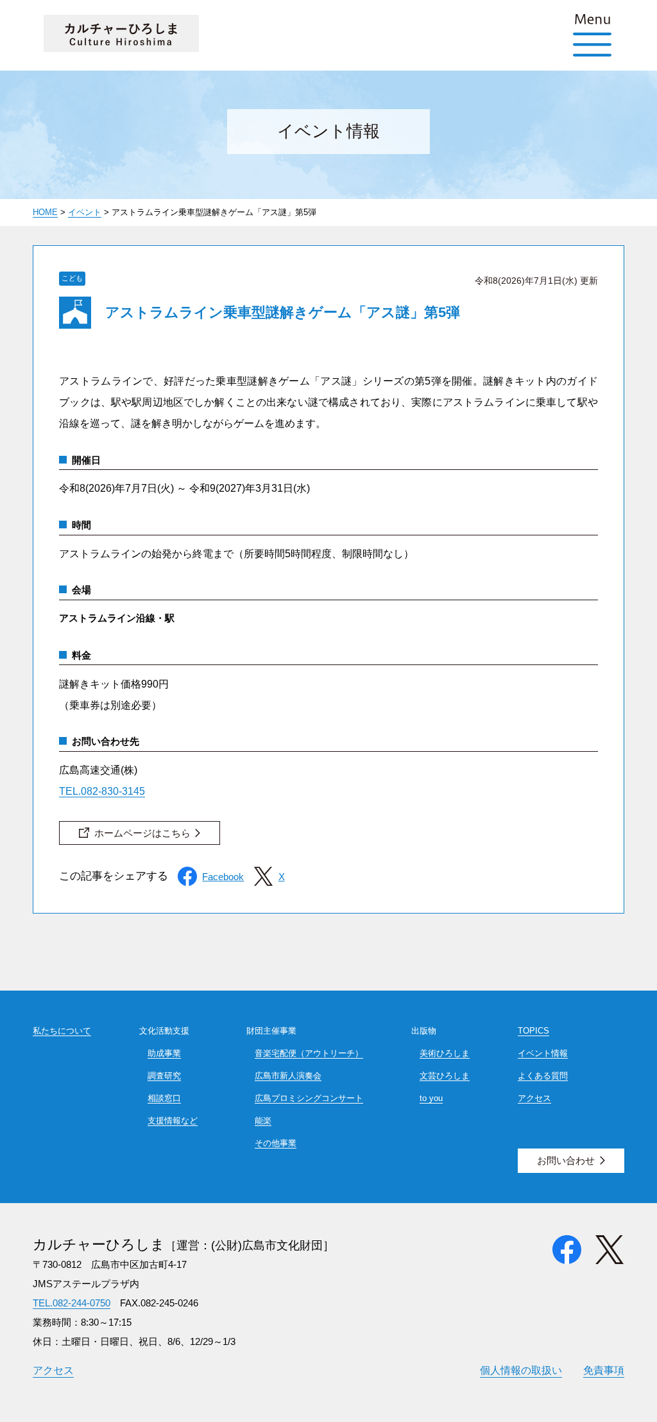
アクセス (534, 1098)
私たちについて (62, 1031)
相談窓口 (164, 1098)
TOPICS (533, 1031)
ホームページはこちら (142, 833)
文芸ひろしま (445, 1075)
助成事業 (164, 1053)
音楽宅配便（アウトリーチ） (309, 1053)
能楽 (263, 1120)
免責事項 (603, 1370)
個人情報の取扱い (521, 1370)
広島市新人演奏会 (288, 1075)
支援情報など (173, 1120)
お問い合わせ (566, 1160)
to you (431, 1098)
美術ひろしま (445, 1053)
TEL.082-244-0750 (71, 1302)
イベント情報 (543, 1053)
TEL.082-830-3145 (102, 791)
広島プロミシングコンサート (309, 1098)
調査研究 (164, 1075)
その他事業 (275, 1143)
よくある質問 (543, 1075)
